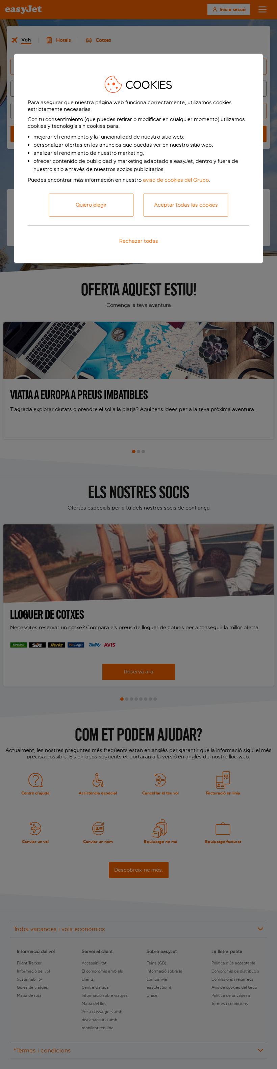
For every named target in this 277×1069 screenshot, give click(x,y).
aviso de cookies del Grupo (176, 180)
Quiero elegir (91, 205)
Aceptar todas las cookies (186, 205)
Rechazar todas (138, 241)
